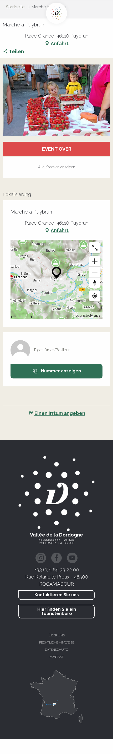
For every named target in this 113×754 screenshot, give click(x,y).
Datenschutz (56, 649)
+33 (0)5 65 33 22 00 (56, 569)
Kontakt (56, 656)
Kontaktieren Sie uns (56, 594)
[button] (56, 100)
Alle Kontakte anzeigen (56, 167)
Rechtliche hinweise (56, 642)
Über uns (57, 635)
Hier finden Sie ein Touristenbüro (56, 611)
